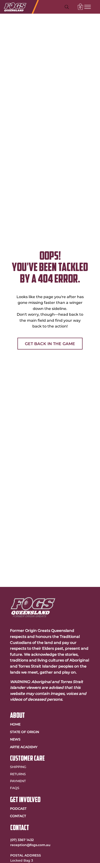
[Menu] (87, 7)
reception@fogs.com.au (30, 845)
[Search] (67, 7)
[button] (80, 6)
